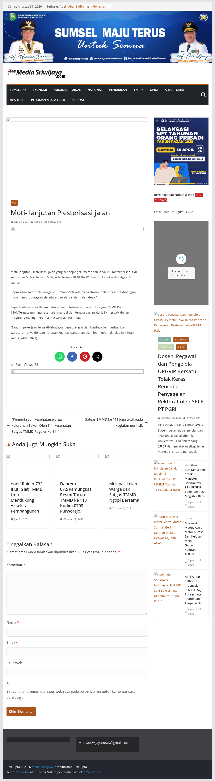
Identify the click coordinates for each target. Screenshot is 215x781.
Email (12, 642)
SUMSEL (15, 90)
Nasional (95, 90)
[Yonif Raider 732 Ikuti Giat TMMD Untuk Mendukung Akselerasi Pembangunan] (28, 457)
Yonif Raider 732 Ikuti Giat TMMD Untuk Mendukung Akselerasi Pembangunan (27, 497)
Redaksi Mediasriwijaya (47, 222)
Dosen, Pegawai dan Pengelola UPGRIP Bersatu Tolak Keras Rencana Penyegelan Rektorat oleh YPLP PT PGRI (181, 382)
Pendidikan (118, 90)
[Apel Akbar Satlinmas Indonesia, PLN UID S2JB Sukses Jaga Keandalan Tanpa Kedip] (167, 595)
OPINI (154, 90)
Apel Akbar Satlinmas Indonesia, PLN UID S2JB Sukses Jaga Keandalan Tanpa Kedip (194, 590)
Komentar (16, 565)
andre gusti (193, 417)
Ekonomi (40, 90)
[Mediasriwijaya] (107, 13)
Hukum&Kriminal (67, 90)
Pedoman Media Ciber (48, 100)
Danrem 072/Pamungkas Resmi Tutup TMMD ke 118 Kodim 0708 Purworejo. (76, 497)
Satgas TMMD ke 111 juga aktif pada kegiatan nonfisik (114, 422)
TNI (136, 90)
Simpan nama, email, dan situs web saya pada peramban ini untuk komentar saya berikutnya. (71, 694)
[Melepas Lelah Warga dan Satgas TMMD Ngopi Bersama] (126, 457)
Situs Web (14, 663)
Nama (13, 622)
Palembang (181, 339)
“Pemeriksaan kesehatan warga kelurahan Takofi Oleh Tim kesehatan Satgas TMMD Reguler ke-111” (41, 425)
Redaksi (78, 100)
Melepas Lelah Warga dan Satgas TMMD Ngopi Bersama (124, 492)
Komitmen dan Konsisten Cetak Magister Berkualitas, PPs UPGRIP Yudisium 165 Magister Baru (195, 480)
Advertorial (175, 90)
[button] (23, 90)
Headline (17, 100)
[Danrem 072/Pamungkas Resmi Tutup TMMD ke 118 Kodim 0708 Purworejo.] (77, 457)
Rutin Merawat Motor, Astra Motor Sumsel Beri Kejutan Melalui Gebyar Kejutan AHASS (194, 536)
